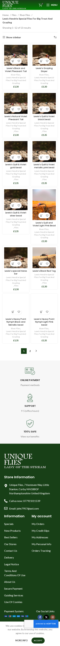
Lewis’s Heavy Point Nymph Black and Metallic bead (16, 322)
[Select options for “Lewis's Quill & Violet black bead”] (41, 109)
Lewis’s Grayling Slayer (44, 70)
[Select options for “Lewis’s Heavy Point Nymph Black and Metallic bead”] (13, 312)
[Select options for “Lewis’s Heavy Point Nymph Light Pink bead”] (41, 312)
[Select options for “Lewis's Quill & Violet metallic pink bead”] (41, 157)
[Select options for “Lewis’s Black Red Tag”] (41, 264)
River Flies (25, 15)
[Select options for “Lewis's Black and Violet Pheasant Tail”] (13, 61)
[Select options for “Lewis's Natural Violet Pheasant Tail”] (13, 109)
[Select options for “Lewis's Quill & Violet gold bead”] (13, 157)
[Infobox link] (30, 376)
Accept (38, 640)
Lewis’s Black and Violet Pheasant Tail (16, 70)
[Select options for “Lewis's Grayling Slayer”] (41, 61)
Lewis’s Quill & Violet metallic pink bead (44, 166)
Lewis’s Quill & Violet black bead (44, 118)
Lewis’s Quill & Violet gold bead (15, 166)
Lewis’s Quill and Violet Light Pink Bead (44, 224)
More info (21, 640)
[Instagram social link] (52, 617)
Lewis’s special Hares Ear (16, 272)
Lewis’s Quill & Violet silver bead (15, 214)
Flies (14, 15)
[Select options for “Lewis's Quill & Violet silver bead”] (13, 205)
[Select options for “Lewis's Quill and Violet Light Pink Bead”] (41, 215)
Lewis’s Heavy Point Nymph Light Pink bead (44, 322)
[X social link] (46, 617)
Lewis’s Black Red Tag (44, 270)
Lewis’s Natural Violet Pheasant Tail (15, 118)
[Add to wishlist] (19, 61)
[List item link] (16, 524)
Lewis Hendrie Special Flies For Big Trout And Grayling (16, 80)
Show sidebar (13, 37)
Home (5, 15)
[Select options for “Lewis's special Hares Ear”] (13, 264)
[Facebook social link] (40, 617)
